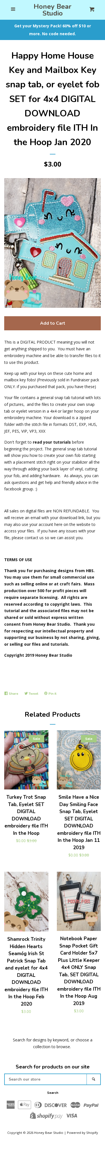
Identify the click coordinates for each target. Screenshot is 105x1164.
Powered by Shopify (82, 1132)
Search (52, 1092)
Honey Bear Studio (52, 10)
